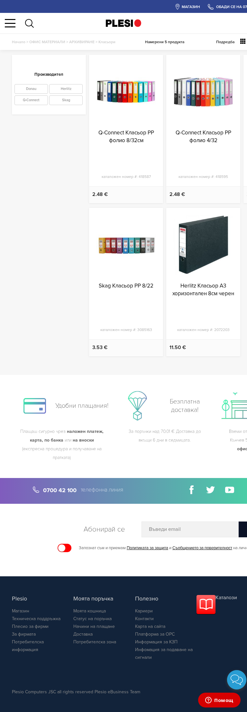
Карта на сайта (150, 626)
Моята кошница (89, 611)
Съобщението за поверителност (202, 548)
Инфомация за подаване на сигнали (164, 653)
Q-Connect (31, 100)
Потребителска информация (28, 645)
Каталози (226, 597)
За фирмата (24, 634)
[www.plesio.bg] (123, 23)
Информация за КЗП (156, 642)
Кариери (144, 611)
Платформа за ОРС (155, 634)
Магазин (20, 611)
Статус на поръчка (92, 618)
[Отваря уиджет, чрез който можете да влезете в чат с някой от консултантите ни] (219, 701)
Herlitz (66, 89)
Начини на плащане (94, 626)
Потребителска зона (94, 642)
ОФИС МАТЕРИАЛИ (47, 42)
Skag (66, 100)
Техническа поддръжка (36, 618)
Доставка (83, 634)
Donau (31, 89)
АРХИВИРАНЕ (82, 42)
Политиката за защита (147, 548)
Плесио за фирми (30, 626)
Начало (18, 42)
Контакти (144, 618)
